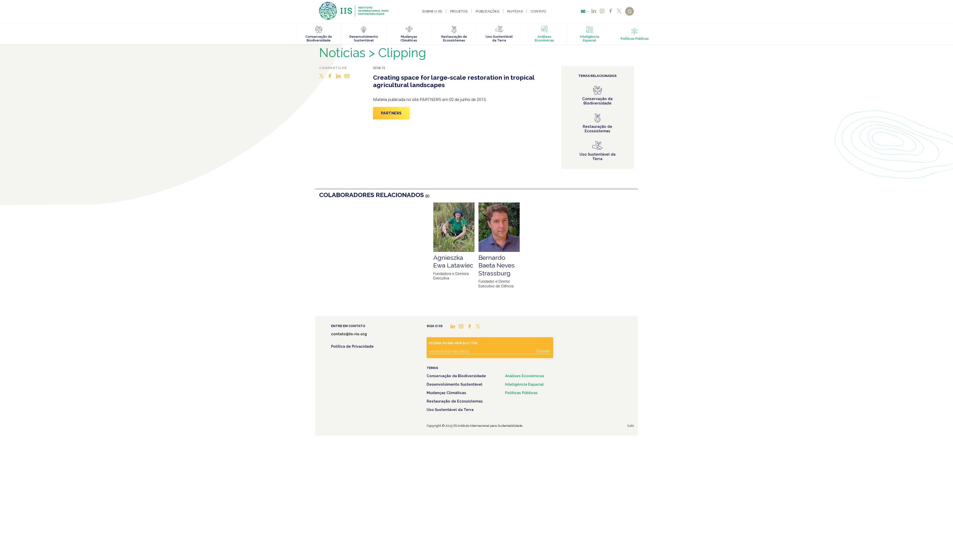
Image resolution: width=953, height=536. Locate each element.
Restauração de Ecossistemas (455, 401)
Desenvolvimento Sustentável (454, 384)
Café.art (630, 426)
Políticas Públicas (521, 393)
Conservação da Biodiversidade (456, 376)
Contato (538, 11)
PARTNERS (391, 113)
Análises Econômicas (524, 376)
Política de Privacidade (352, 346)
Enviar (543, 351)
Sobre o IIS (432, 11)
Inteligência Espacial (524, 384)
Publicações (487, 11)
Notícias (515, 11)
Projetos (459, 11)
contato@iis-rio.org (349, 334)
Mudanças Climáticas (446, 393)
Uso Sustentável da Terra (450, 409)
